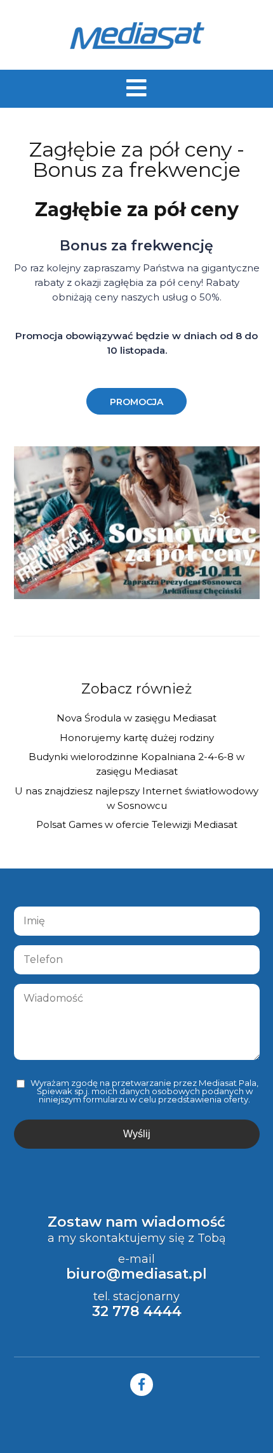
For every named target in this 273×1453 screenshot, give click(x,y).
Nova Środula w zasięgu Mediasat (136, 718)
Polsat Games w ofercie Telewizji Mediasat (136, 824)
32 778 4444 (137, 1311)
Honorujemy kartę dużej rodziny (137, 738)
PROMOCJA (136, 402)
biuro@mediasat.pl (136, 1273)
